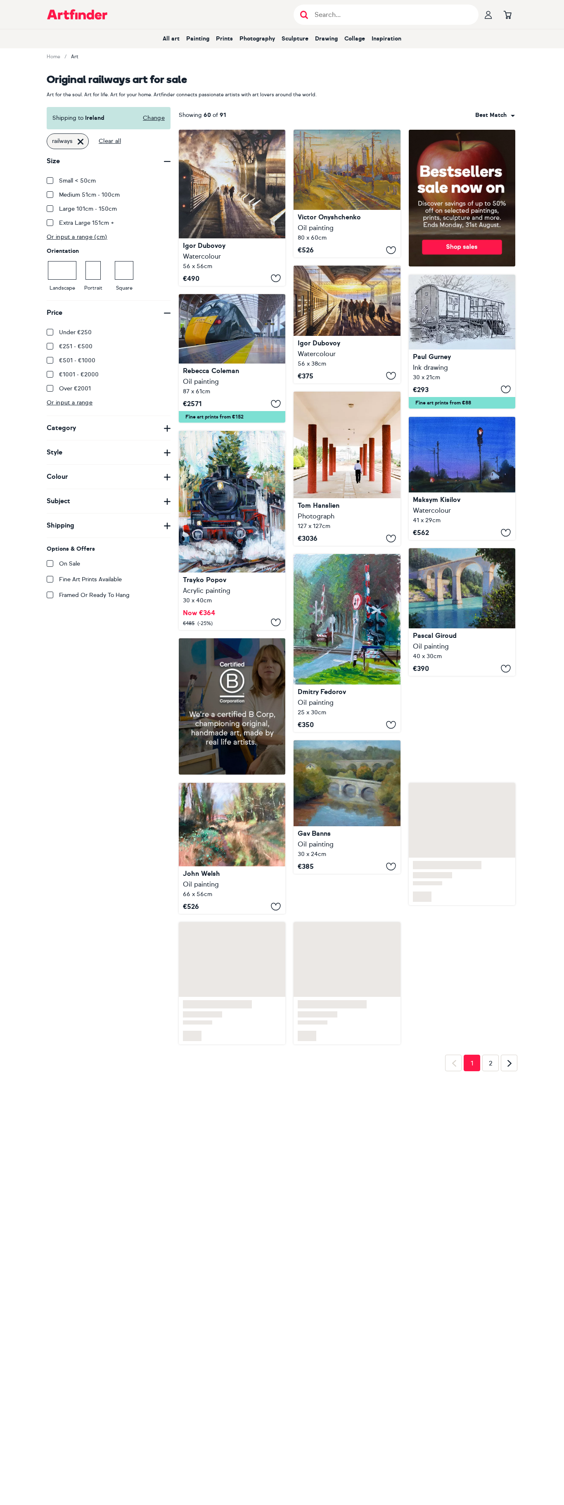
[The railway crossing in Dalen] (347, 643)
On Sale (69, 563)
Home (53, 56)
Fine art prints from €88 (443, 403)
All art (171, 38)
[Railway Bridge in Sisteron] (462, 612)
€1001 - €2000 (79, 374)
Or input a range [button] (69, 402)
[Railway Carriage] (462, 342)
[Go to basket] (507, 14)
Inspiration (386, 38)
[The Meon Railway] (232, 848)
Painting (197, 38)
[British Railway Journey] (232, 530)
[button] (495, 115)
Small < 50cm (77, 180)
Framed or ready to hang (94, 595)
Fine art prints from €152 (214, 417)
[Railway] (347, 193)
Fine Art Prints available (90, 579)
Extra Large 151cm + (86, 222)
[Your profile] (488, 14)
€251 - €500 (75, 346)
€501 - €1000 (77, 360)
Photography (257, 38)
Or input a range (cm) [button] (77, 236)
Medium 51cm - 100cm (89, 194)
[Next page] (509, 1065)
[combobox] (495, 115)
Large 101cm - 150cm (88, 208)
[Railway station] (232, 208)
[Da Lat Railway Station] (347, 469)
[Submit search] (304, 15)
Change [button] (154, 117)
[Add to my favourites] (275, 278)
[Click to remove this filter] (80, 141)
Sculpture (295, 38)
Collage (354, 38)
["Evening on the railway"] (462, 478)
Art (74, 56)
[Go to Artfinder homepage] (77, 14)
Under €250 (75, 332)
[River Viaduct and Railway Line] (347, 849)
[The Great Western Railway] (232, 358)
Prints (224, 38)
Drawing (326, 38)
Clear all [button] (110, 141)
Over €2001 (75, 388)
